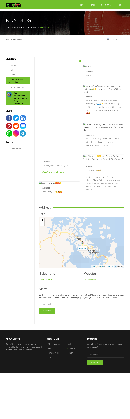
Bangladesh (19, 27)
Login (118, 5)
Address (13, 65)
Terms (50, 348)
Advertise (72, 344)
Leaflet (94, 266)
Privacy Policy (53, 353)
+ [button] (42, 220)
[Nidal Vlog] (82, 242)
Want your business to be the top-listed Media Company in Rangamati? (21, 98)
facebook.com (90, 279)
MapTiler (101, 266)
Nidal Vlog (83, 248)
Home (81, 5)
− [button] (42, 224)
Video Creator (15, 148)
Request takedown (17, 87)
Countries (106, 5)
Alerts (12, 74)
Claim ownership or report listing (17, 80)
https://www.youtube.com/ (53, 172)
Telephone (14, 70)
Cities (92, 5)
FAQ (50, 357)
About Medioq (54, 344)
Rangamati (32, 27)
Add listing (73, 348)
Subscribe (47, 311)
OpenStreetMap (111, 266)
